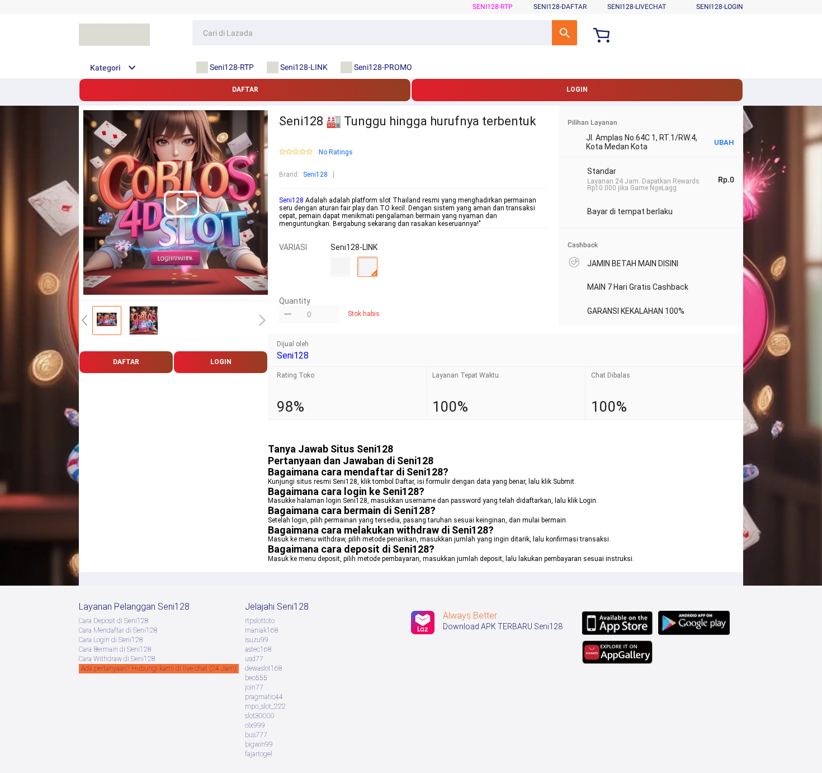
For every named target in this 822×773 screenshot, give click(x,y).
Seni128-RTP (493, 7)
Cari (564, 32)
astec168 (258, 649)
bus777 (256, 735)
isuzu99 (256, 640)
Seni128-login (719, 7)
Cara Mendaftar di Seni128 (118, 630)
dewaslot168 (263, 668)
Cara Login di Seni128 (111, 640)
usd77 (254, 659)
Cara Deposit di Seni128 (114, 621)
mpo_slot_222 (265, 706)
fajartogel (258, 754)
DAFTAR (245, 89)
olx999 (255, 725)
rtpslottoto (260, 621)
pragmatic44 (264, 697)
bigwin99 (259, 744)
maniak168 (261, 630)
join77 (254, 687)
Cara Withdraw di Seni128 (117, 659)
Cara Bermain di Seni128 (115, 649)
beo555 (256, 678)
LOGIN (577, 89)
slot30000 (260, 716)
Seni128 (315, 174)
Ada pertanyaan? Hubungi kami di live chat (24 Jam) (159, 668)
